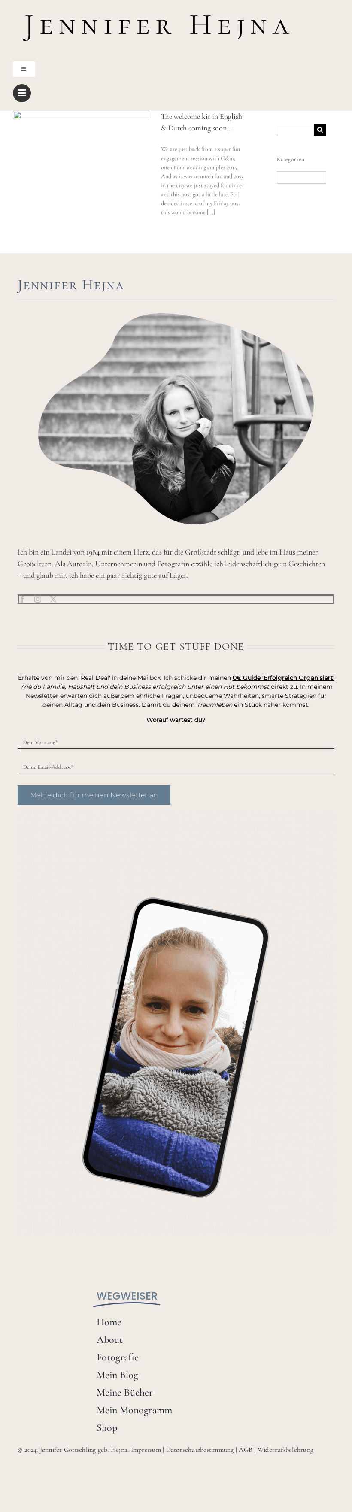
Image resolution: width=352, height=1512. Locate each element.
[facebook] (22, 599)
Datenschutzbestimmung (200, 1449)
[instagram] (37, 599)
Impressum (146, 1449)
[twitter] (53, 599)
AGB (245, 1449)
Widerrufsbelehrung (285, 1449)
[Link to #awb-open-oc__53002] (22, 93)
